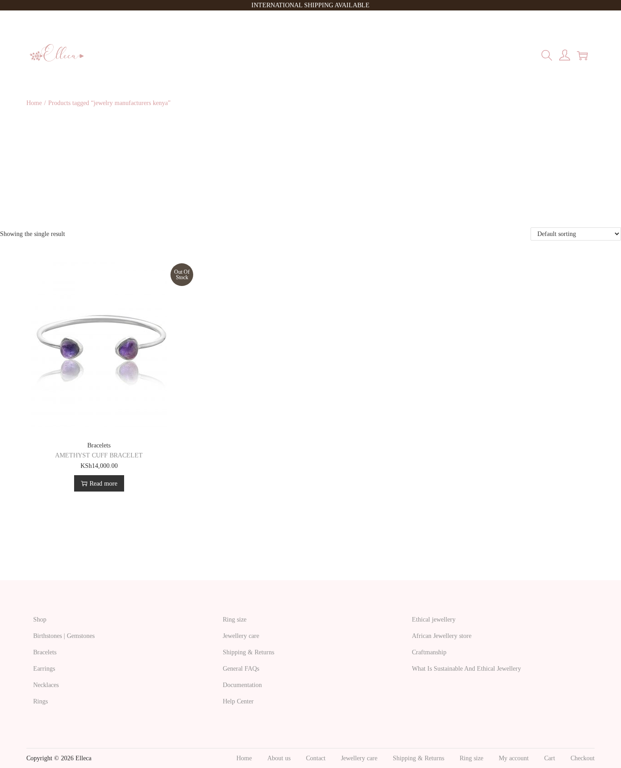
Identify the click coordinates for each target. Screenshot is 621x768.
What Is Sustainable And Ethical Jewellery (466, 668)
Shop (39, 619)
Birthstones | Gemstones (64, 635)
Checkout (583, 758)
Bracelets (98, 445)
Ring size (234, 619)
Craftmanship (429, 652)
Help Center (238, 701)
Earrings (44, 668)
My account (514, 758)
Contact (316, 758)
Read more (103, 483)
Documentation (242, 685)
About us (278, 758)
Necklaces (46, 685)
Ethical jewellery (434, 619)
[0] (582, 55)
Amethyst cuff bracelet (99, 455)
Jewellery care (241, 635)
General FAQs (241, 668)
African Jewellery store (441, 635)
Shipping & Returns (248, 652)
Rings (40, 701)
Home (34, 103)
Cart (549, 758)
